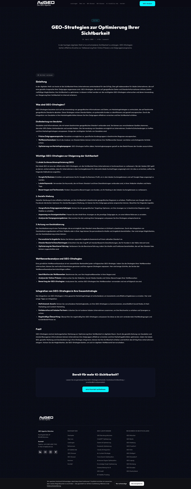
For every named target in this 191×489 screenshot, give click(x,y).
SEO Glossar (100, 3)
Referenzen (71, 446)
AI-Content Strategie (103, 453)
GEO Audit (100, 471)
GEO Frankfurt (131, 446)
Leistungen (73, 3)
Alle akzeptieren (136, 484)
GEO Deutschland (132, 471)
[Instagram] (51, 452)
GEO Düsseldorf (132, 457)
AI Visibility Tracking (103, 475)
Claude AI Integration (103, 450)
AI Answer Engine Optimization (106, 460)
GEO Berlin (130, 439)
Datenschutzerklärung (54, 486)
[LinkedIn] (40, 452)
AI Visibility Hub (112, 3)
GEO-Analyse (147, 3)
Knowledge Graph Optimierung (107, 464)
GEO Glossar (91, 3)
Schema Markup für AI (104, 467)
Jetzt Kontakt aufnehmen (95, 389)
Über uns (82, 3)
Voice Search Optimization (105, 457)
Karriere (70, 460)
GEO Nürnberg (131, 464)
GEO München (131, 435)
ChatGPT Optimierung (104, 439)
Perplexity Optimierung (104, 446)
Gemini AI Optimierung (104, 442)
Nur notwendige (121, 484)
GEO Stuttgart (131, 453)
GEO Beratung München (104, 435)
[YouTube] (45, 452)
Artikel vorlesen (46, 75)
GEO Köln (130, 450)
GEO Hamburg (131, 442)
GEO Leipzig (130, 460)
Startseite (71, 435)
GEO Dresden (131, 467)
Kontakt (122, 3)
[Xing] (56, 452)
